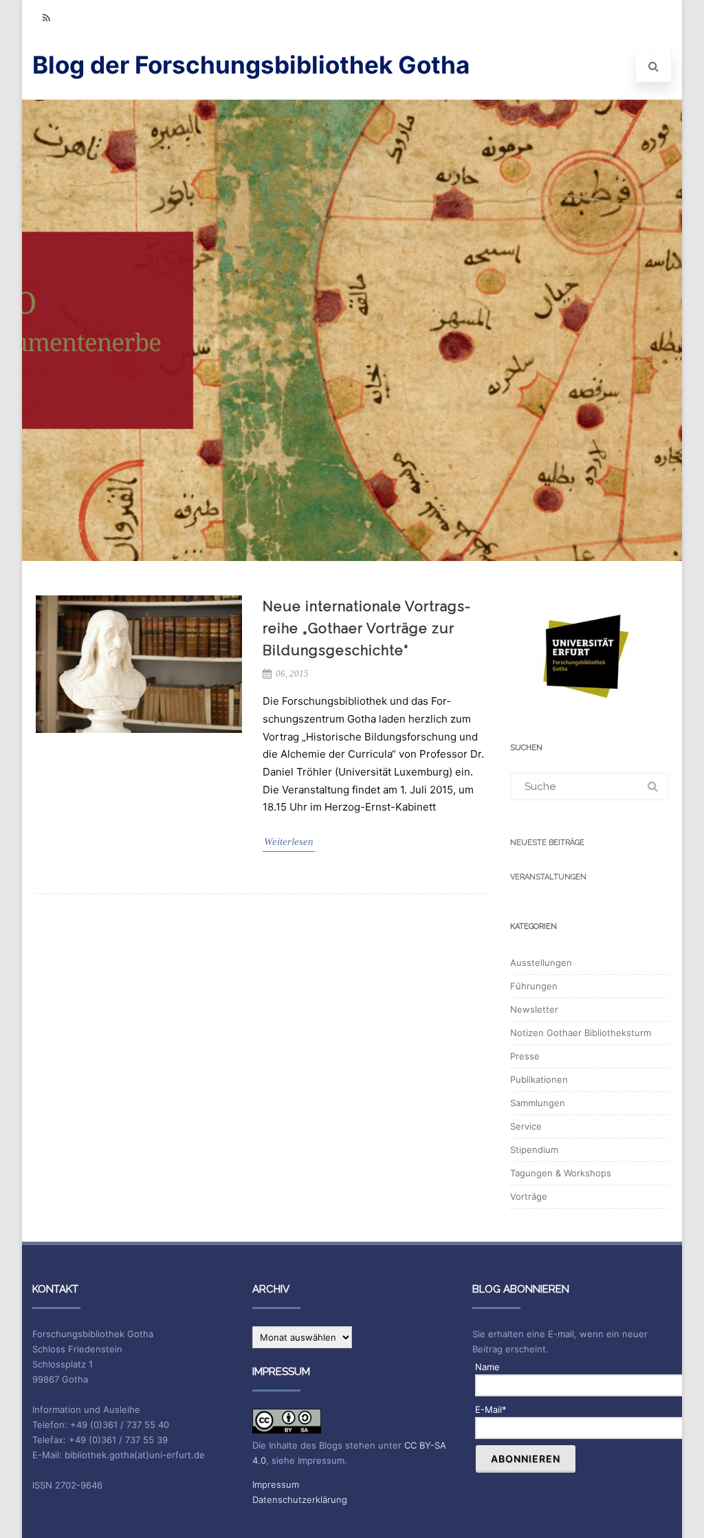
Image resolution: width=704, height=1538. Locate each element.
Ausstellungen (541, 962)
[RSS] (46, 17)
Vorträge (528, 1196)
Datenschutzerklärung (299, 1499)
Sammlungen (537, 1102)
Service (526, 1126)
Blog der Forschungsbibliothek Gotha (251, 64)
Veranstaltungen (548, 876)
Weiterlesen (289, 841)
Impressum (275, 1484)
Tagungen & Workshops (560, 1172)
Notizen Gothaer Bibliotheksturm (580, 1032)
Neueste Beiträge (547, 842)
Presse (525, 1056)
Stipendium (534, 1149)
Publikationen (539, 1079)
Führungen (534, 985)
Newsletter (534, 1009)
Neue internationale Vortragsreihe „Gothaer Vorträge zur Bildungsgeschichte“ (366, 628)
